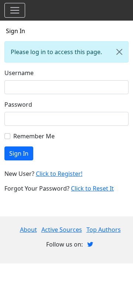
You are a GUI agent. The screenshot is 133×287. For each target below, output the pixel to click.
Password (18, 104)
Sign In (15, 31)
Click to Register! (59, 174)
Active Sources (61, 230)
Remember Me (34, 136)
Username (19, 73)
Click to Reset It (92, 188)
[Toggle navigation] (14, 10)
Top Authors (103, 230)
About (28, 230)
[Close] (119, 52)
